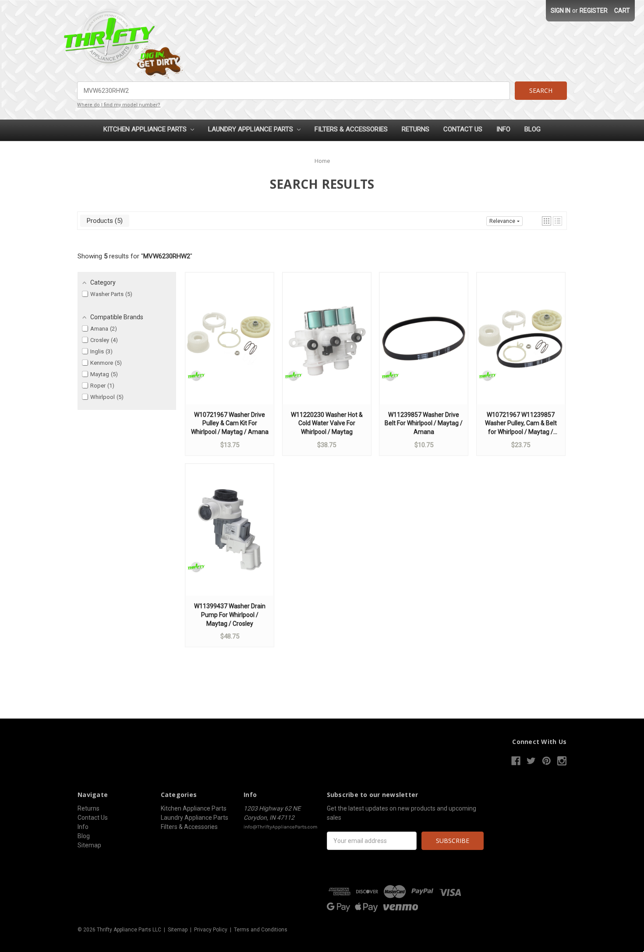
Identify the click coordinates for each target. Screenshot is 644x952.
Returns (415, 129)
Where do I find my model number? (118, 105)
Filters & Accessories (351, 129)
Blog (532, 129)
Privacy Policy (210, 930)
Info (503, 129)
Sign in (560, 10)
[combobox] (293, 90)
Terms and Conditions (260, 930)
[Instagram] (561, 760)
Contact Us (462, 129)
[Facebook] (515, 760)
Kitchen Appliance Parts (145, 129)
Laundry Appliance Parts (251, 129)
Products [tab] (103, 221)
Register (594, 10)
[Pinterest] (546, 760)
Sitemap (89, 845)
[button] (546, 221)
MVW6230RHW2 (166, 256)
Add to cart (229, 347)
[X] (531, 760)
